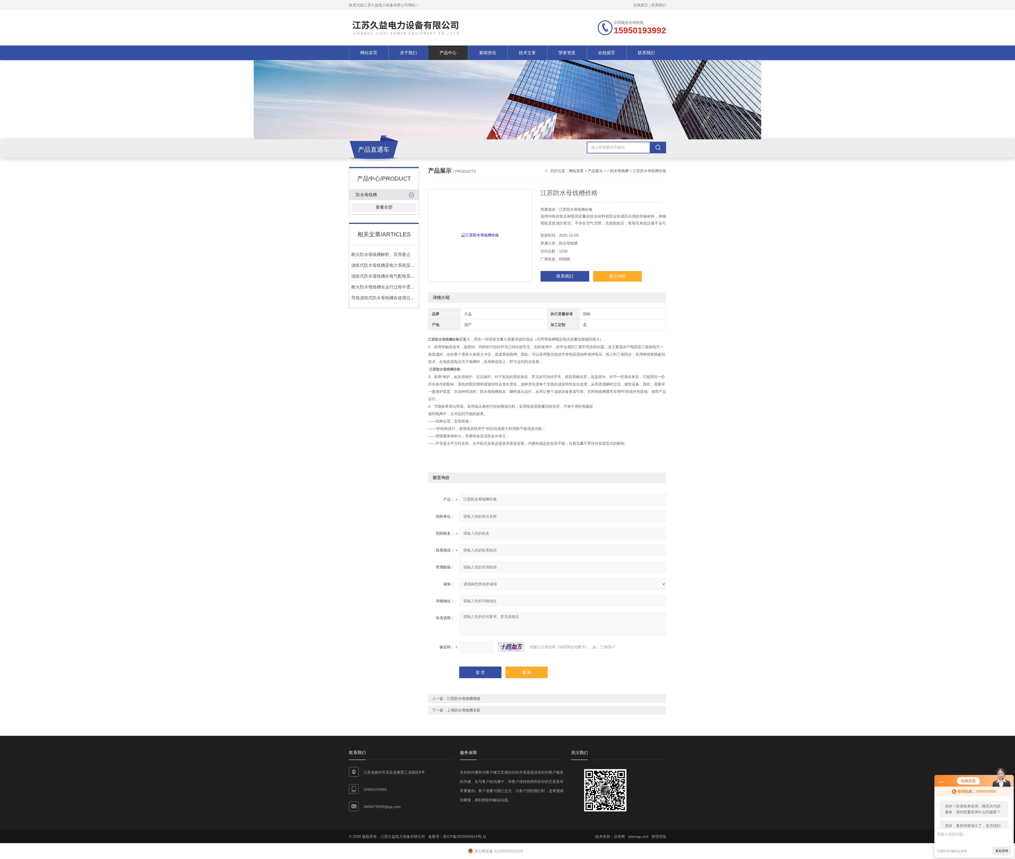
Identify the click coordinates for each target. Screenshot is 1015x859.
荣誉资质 (567, 52)
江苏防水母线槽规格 (463, 698)
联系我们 (658, 5)
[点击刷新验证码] (511, 646)
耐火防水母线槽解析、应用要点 (380, 254)
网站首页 (368, 52)
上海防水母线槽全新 (463, 710)
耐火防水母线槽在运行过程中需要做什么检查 (384, 287)
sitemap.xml (638, 836)
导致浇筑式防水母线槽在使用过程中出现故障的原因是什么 (384, 298)
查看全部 (384, 207)
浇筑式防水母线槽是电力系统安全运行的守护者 (384, 265)
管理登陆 (658, 836)
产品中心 (448, 52)
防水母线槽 (366, 194)
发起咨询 (1001, 851)
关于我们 (408, 52)
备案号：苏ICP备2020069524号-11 (457, 836)
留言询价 (617, 276)
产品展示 (595, 171)
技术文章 (527, 52)
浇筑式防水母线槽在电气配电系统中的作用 (384, 276)
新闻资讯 (487, 52)
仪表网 (619, 836)
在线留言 (640, 5)
